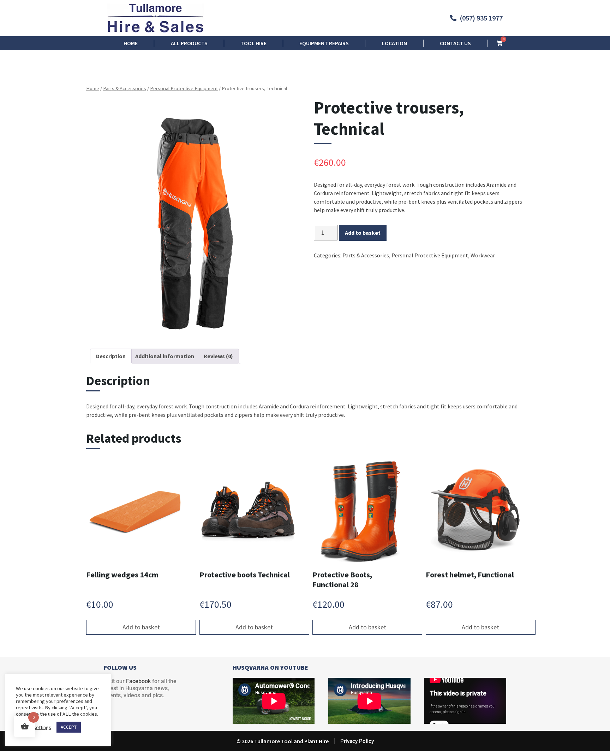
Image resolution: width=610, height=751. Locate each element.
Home (131, 43)
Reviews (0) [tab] (218, 356)
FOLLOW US (120, 667)
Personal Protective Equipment (184, 88)
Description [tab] (111, 356)
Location (394, 43)
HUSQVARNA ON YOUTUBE (270, 667)
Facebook (138, 681)
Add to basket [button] (141, 627)
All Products (189, 43)
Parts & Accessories (124, 88)
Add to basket (363, 232)
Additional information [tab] (164, 356)
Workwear (483, 255)
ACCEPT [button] (69, 727)
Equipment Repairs (324, 43)
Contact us (455, 43)
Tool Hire (253, 43)
